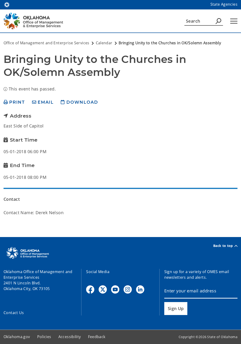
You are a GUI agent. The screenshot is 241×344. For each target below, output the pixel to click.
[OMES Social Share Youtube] (115, 289)
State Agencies (223, 4)
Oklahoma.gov (17, 336)
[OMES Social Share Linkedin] (140, 289)
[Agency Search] (218, 21)
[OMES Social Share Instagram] (128, 289)
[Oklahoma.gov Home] (7, 4)
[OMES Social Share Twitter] (103, 289)
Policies (44, 336)
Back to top (223, 245)
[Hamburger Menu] (233, 21)
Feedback (96, 336)
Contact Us (14, 312)
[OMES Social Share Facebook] (90, 289)
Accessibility (69, 336)
